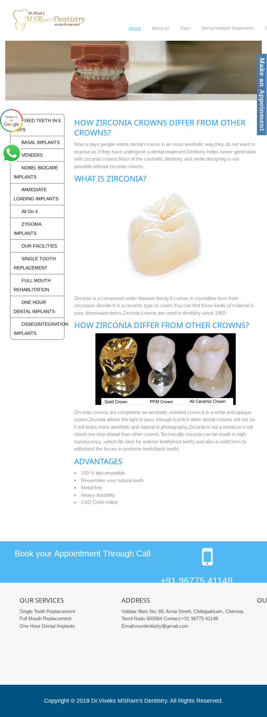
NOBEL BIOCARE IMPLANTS (36, 172)
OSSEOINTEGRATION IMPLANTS (37, 329)
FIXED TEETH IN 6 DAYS (37, 125)
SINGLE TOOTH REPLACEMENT (35, 263)
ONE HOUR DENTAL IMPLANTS (34, 307)
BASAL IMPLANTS (40, 142)
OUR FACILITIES (39, 246)
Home (135, 28)
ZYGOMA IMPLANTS (27, 229)
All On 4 (29, 211)
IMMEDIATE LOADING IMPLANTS (36, 194)
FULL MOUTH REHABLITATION (32, 285)
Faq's (185, 28)
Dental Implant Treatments (228, 28)
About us (160, 28)
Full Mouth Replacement (45, 618)
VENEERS (32, 155)
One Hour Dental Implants (47, 626)
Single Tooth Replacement (47, 611)
